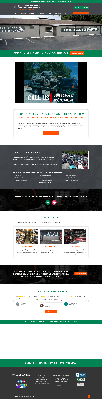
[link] (47, 202)
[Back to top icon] (89, 403)
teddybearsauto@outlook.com (63, 1)
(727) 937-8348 (43, 386)
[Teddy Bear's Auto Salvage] (27, 7)
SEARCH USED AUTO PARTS (81, 13)
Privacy (33, 403)
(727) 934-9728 (42, 388)
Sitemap (29, 403)
